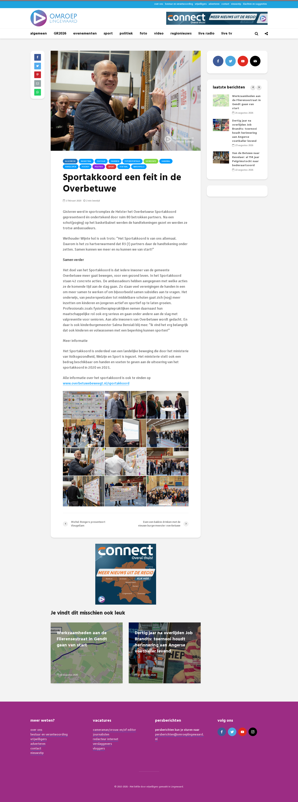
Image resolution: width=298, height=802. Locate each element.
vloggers (99, 748)
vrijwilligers (201, 3)
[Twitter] (230, 61)
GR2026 (60, 34)
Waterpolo (138, 167)
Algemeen (70, 161)
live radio (206, 34)
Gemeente (151, 161)
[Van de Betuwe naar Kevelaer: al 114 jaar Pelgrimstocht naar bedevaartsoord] (221, 157)
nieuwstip (236, 3)
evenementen (85, 34)
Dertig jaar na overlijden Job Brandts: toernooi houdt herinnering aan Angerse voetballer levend (164, 642)
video (159, 34)
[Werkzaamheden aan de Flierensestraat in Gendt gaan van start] (87, 652)
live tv (226, 34)
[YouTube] (243, 61)
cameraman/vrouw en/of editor (114, 730)
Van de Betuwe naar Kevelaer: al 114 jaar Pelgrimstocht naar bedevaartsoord (245, 159)
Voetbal (124, 167)
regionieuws (181, 34)
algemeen (38, 34)
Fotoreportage (132, 161)
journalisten (101, 734)
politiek (126, 34)
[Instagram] (253, 732)
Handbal (166, 161)
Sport (111, 167)
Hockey (85, 167)
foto (143, 34)
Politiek (99, 167)
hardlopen (70, 167)
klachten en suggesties (255, 3)
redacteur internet (105, 739)
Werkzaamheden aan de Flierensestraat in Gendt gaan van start (82, 639)
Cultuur (101, 161)
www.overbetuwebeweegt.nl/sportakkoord (96, 383)
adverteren (214, 3)
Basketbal (86, 161)
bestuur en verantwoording (179, 3)
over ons (158, 3)
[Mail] (255, 61)
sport (108, 34)
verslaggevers (102, 744)
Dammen (115, 161)
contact (225, 3)
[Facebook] (218, 61)
